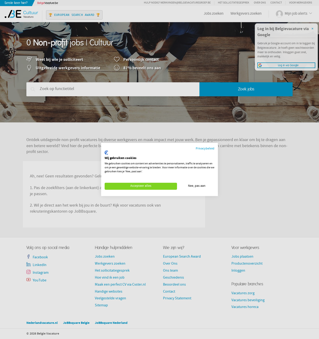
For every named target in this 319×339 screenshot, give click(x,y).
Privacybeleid (205, 148)
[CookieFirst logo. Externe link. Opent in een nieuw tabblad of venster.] (106, 153)
